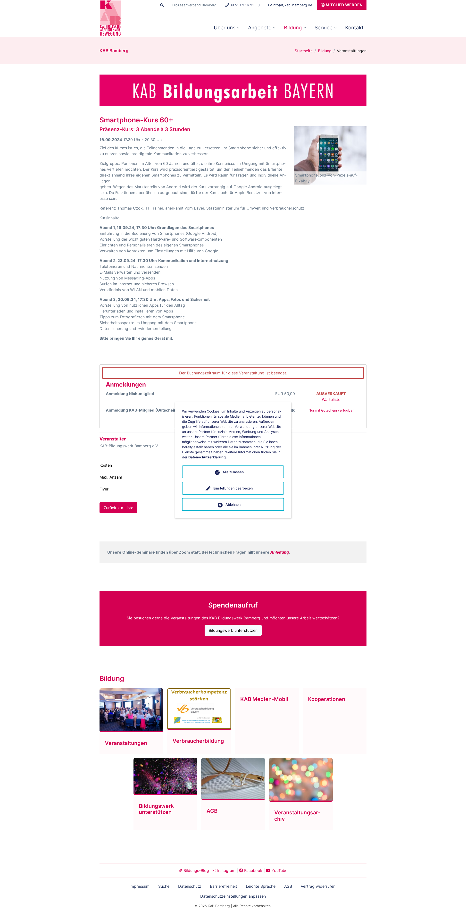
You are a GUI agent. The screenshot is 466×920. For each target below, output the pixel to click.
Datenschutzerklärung (207, 457)
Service (324, 28)
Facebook (252, 870)
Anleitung (279, 552)
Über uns (224, 28)
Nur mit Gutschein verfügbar (331, 410)
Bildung (293, 28)
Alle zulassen (233, 472)
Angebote (259, 28)
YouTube (278, 870)
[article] (233, 396)
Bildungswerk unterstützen (233, 630)
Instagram (225, 870)
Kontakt (354, 28)
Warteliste (331, 399)
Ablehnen (233, 504)
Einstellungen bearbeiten (233, 488)
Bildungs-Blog (195, 870)
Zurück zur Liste (118, 507)
